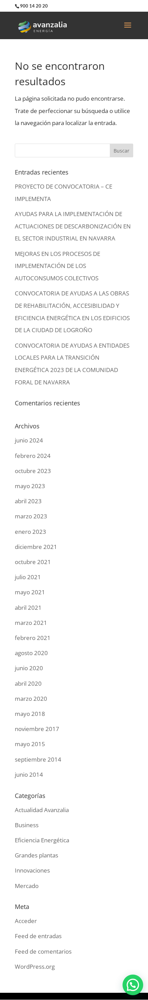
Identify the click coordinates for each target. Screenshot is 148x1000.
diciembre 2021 (36, 547)
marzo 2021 (31, 623)
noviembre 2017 (37, 729)
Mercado (27, 886)
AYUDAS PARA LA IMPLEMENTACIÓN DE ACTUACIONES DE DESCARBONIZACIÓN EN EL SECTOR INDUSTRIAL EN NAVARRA (73, 226)
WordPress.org (35, 966)
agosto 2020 (31, 653)
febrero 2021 (33, 638)
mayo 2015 (30, 744)
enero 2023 (30, 532)
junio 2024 (29, 440)
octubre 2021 (33, 562)
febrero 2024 (33, 456)
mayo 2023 (30, 486)
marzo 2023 (31, 516)
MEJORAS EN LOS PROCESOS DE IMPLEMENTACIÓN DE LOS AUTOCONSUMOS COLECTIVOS (57, 266)
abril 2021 (28, 607)
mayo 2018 (30, 714)
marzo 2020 (31, 699)
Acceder (26, 921)
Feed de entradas (38, 936)
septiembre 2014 (38, 759)
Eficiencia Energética (42, 840)
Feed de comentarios (43, 951)
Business (27, 825)
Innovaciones (32, 870)
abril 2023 (28, 501)
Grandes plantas (36, 855)
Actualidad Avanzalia (42, 810)
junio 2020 (29, 668)
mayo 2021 (30, 592)
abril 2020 (28, 683)
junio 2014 (29, 774)
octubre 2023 (33, 471)
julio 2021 (28, 577)
